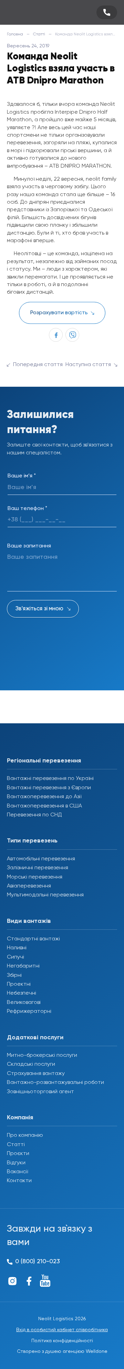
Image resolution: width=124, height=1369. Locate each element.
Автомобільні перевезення (41, 859)
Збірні (14, 975)
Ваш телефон (27, 508)
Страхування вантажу (36, 1073)
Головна (15, 34)
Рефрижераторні (29, 1011)
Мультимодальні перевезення (45, 895)
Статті (39, 34)
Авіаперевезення (29, 886)
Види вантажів (29, 921)
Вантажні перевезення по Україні (50, 778)
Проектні (19, 984)
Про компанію (25, 1135)
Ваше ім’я (22, 476)
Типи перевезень (32, 841)
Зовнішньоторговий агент (40, 1092)
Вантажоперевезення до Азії (44, 797)
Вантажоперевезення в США (44, 806)
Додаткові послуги (35, 1037)
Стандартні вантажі (33, 939)
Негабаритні (23, 966)
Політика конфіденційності (62, 1340)
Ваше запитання (29, 546)
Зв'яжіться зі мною (39, 609)
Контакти (19, 1181)
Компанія (20, 1118)
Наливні (17, 948)
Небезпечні (21, 993)
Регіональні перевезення (44, 761)
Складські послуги (31, 1064)
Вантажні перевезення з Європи (49, 788)
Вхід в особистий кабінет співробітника (62, 1329)
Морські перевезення (34, 877)
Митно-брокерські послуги (42, 1055)
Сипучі (15, 957)
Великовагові (24, 1002)
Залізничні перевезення (37, 868)
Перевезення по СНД (34, 815)
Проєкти (18, 1153)
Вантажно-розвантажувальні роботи (55, 1082)
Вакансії (17, 1172)
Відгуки (16, 1163)
